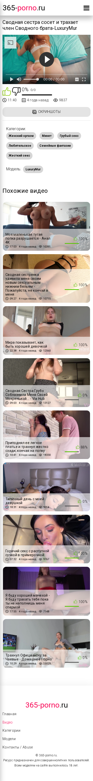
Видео (7, 722)
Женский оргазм (21, 136)
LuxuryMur (33, 169)
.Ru (46, 705)
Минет (47, 136)
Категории (11, 730)
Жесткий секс (19, 155)
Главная (9, 714)
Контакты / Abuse (17, 747)
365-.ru (23, 7)
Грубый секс (69, 136)
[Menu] (86, 9)
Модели (9, 739)
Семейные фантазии (55, 145)
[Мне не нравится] (16, 91)
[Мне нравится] (6, 91)
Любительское (20, 145)
